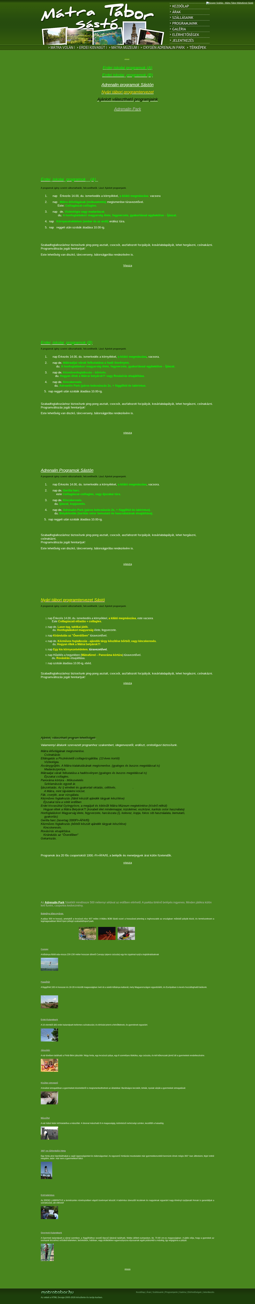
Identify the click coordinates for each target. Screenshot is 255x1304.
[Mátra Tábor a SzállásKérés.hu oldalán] (229, 3)
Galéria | (183, 1292)
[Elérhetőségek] (190, 35)
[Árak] (190, 12)
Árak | (149, 1292)
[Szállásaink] (190, 17)
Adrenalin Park (54, 902)
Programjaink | (172, 1292)
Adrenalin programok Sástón (127, 84)
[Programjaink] (190, 23)
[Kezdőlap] (190, 6)
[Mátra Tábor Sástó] (98, 23)
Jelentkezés (208, 1292)
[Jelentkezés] (190, 40)
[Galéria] (190, 29)
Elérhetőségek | (195, 1292)
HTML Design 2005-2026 (64, 1297)
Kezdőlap (140, 1292)
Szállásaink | (158, 1292)
